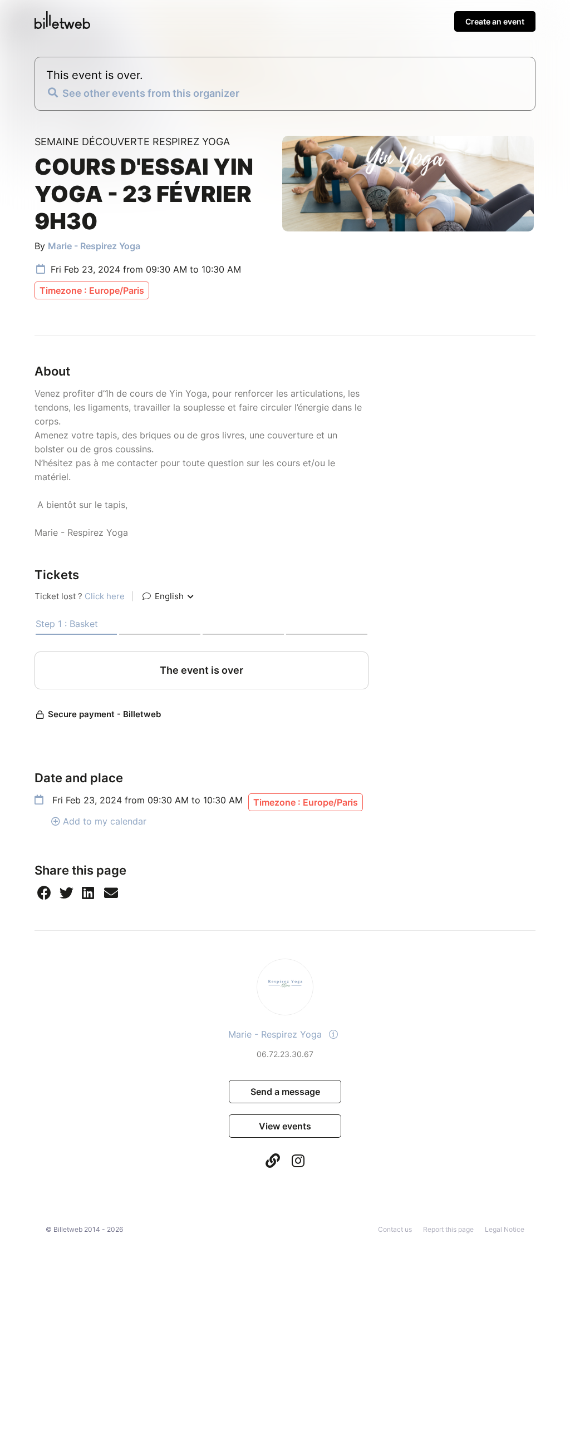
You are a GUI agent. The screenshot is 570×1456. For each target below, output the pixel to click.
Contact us (395, 1229)
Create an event (494, 21)
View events (285, 1126)
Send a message (285, 1091)
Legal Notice (504, 1229)
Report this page (448, 1229)
